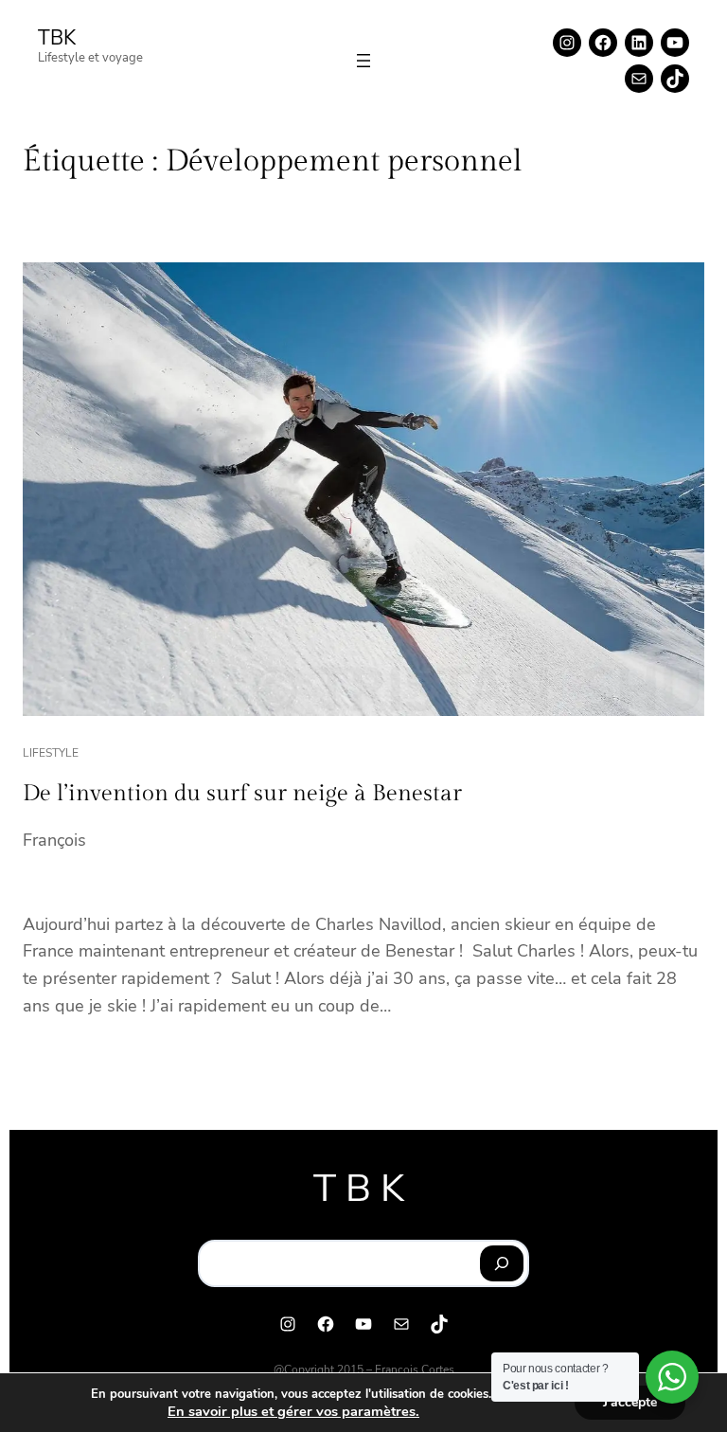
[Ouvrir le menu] (363, 60)
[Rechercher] (502, 1263)
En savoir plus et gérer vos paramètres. (293, 1411)
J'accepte (630, 1402)
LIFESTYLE (51, 753)
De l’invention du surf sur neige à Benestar (242, 793)
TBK (57, 38)
